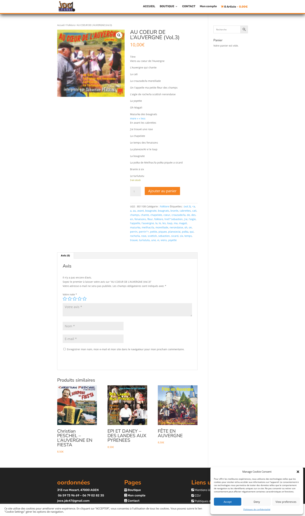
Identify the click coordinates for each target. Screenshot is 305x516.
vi (158, 240)
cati (194, 210)
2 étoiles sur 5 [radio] (70, 299)
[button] (298, 471)
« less (142, 118)
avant (140, 210)
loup (169, 223)
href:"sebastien (174, 219)
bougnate (151, 210)
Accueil (60, 25)
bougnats (163, 210)
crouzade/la (179, 215)
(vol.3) (187, 206)
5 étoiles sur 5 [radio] (84, 299)
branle (174, 210)
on (190, 227)
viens (164, 240)
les (164, 223)
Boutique (134, 490)
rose (143, 236)
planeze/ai (174, 231)
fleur (150, 219)
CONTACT (188, 6)
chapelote (156, 215)
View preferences (286, 501)
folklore (158, 219)
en (131, 219)
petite (153, 231)
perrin (133, 231)
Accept (228, 501)
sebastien (164, 236)
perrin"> (144, 231)
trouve (134, 240)
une (153, 240)
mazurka (135, 227)
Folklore (70, 25)
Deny (257, 501)
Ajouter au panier (162, 191)
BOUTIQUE (167, 6)
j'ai (185, 219)
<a (193, 206)
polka (185, 231)
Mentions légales (206, 490)
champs (134, 215)
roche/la (135, 236)
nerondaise (176, 227)
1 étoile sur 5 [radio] (65, 299)
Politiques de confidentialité (256, 509)
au (134, 210)
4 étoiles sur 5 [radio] (79, 299)
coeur (166, 215)
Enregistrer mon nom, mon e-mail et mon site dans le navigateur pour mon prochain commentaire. (125, 349)
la (156, 223)
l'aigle (192, 219)
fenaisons (140, 219)
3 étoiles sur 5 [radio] (75, 299)
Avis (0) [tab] (65, 255)
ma (176, 223)
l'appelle (135, 223)
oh (185, 227)
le (160, 223)
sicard (174, 236)
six (181, 236)
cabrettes (185, 210)
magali (183, 223)
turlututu (144, 240)
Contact (133, 500)
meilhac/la (148, 227)
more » (134, 118)
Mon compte (208, 6)
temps (188, 236)
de (188, 215)
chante (145, 215)
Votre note (70, 294)
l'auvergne (148, 223)
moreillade (162, 227)
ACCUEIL (149, 6)
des (193, 215)
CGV (197, 496)
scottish (152, 236)
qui (192, 231)
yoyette (172, 240)
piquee (163, 231)
